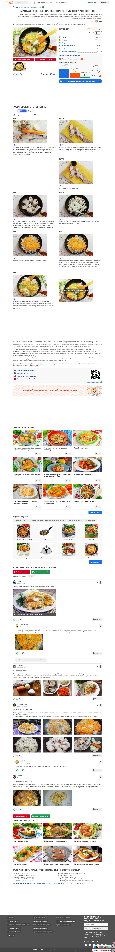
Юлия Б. (19, 581)
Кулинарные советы (40, 921)
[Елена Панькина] (14, 705)
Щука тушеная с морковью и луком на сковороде (57, 502)
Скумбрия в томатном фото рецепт (27, 474)
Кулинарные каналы (63, 925)
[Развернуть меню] (113, 950)
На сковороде (68, 539)
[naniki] (17, 762)
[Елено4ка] (14, 666)
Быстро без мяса (20, 520)
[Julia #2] (14, 777)
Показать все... (95, 562)
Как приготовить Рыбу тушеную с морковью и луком (26, 502)
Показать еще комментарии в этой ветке (32, 660)
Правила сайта (13, 921)
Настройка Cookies (14, 932)
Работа (58, 2)
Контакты (11, 935)
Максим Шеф (24, 624)
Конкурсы (64, 2)
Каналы (52, 2)
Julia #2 (19, 775)
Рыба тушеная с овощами (83, 474)
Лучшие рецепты (39, 917)
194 (54, 74)
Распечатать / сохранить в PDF (26, 376)
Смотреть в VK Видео (46, 59)
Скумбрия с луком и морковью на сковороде (56, 449)
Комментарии (40, 24)
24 (17, 756)
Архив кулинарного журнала (42, 932)
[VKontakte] (95, 947)
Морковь (64, 40)
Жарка (46, 539)
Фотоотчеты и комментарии (65, 921)
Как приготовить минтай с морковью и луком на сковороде (27, 449)
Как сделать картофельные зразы (86, 864)
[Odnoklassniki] (100, 947)
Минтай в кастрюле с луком (84, 501)
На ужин (68, 558)
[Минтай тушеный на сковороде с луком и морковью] (19, 66)
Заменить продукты (64, 33)
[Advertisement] (35, 89)
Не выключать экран (95, 29)
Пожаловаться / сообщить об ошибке (28, 379)
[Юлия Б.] (14, 582)
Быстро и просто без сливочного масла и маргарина (47, 520)
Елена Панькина (22, 704)
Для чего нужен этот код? (95, 381)
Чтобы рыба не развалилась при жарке (56, 842)
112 (17, 74)
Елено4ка (20, 665)
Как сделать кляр (20, 864)
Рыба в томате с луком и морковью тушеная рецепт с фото (57, 475)
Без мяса (91, 558)
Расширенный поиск (63, 917)
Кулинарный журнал (40, 928)
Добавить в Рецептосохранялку (26, 370)
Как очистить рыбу (21, 841)
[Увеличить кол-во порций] (101, 32)
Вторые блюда (46, 558)
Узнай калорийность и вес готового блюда (81, 81)
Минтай (64, 37)
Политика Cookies (14, 928)
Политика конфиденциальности (18, 925)
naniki (100, 21)
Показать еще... (95, 512)
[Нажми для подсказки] (82, 59)
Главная (11, 917)
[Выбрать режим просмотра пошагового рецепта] (15, 145)
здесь (37, 365)
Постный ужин (90, 520)
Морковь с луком (23, 558)
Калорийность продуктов (78, 24)
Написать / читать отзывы (25, 373)
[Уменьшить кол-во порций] (101, 34)
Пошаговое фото (52, 24)
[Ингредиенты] (113, 943)
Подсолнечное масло (68, 45)
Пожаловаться (19, 24)
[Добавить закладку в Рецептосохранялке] (51, 74)
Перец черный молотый (69, 51)
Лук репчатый (66, 43)
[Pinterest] (105, 947)
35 (17, 699)
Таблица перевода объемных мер (69, 55)
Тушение (91, 539)
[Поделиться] (113, 946)
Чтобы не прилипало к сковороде (56, 864)
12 (19, 653)
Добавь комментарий (41, 572)
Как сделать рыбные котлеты (85, 841)
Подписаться (97, 928)
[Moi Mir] (102, 947)
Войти (105, 2)
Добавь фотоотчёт (22, 572)
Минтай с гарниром (81, 448)
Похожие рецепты (29, 24)
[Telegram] (110, 947)
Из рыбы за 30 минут (74, 520)
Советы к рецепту (64, 24)
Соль (63, 48)
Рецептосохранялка (42, 2)
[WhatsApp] (107, 947)
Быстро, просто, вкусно (24, 539)
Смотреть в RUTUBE (24, 59)
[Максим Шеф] (17, 626)
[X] (97, 947)
